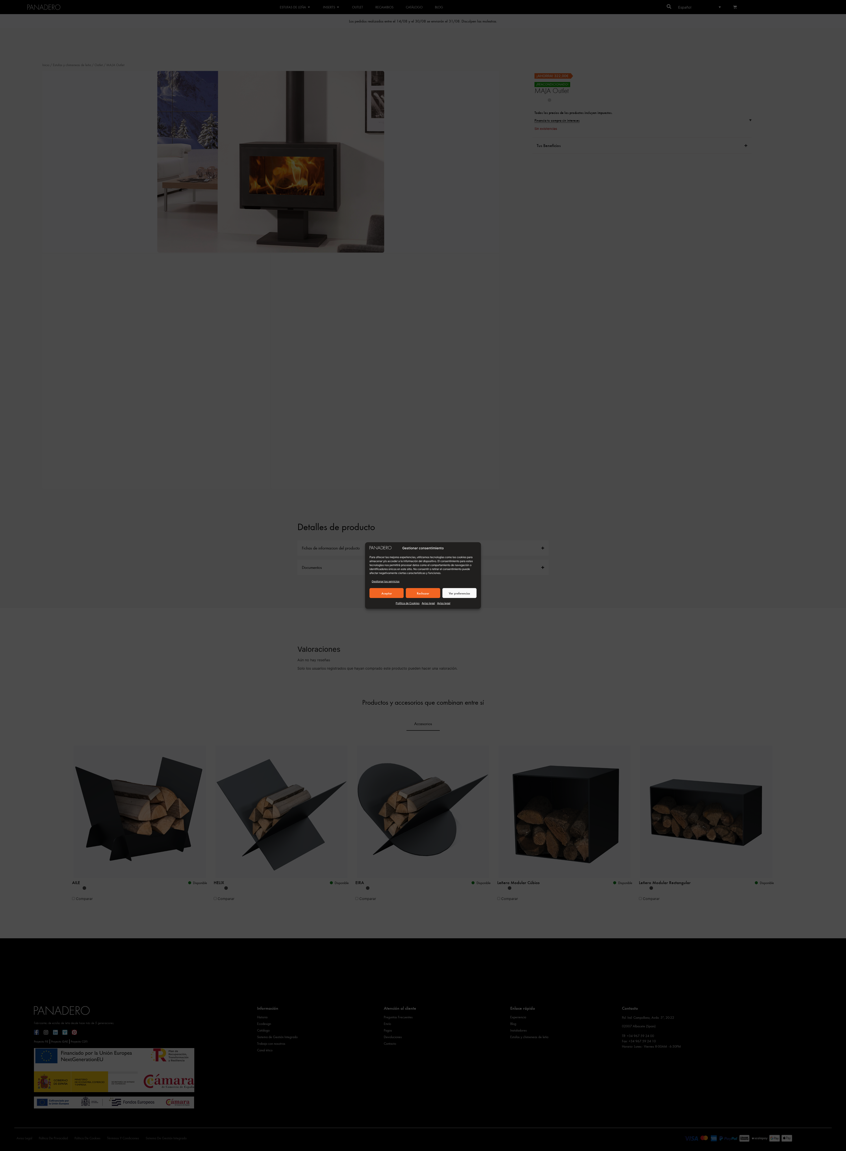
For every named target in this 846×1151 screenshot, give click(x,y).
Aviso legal (428, 603)
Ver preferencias (459, 593)
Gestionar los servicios (385, 581)
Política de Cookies (407, 603)
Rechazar (423, 593)
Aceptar (386, 593)
